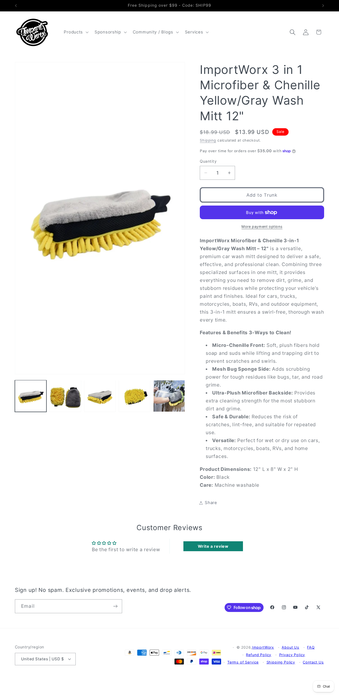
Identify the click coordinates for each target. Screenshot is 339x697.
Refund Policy (258, 655)
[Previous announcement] (15, 5)
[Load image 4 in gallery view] (134, 396)
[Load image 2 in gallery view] (65, 396)
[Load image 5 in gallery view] (169, 396)
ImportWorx (263, 647)
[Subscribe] (115, 606)
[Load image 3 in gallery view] (100, 396)
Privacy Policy (292, 655)
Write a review (213, 546)
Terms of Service (243, 662)
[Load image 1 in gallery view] (30, 396)
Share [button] (211, 502)
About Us (290, 647)
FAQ (311, 647)
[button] (75, 32)
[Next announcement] (323, 5)
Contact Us (313, 662)
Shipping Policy (281, 662)
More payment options (261, 226)
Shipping (208, 140)
